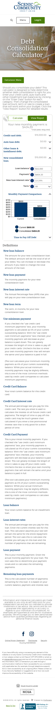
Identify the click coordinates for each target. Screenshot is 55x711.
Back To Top (10, 706)
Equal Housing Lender (29, 686)
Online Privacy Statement (15, 640)
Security (44, 640)
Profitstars (47, 700)
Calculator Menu (13, 80)
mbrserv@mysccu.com (13, 659)
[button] (27, 135)
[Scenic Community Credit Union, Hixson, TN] (27, 6)
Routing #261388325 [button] (28, 643)
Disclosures (32, 640)
